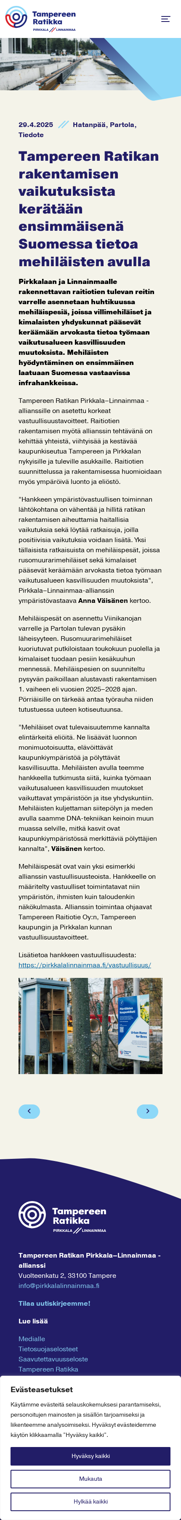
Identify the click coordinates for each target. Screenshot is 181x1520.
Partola (122, 125)
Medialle (32, 1339)
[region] (90, 1448)
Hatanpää (89, 125)
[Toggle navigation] (166, 19)
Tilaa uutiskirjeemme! (54, 1303)
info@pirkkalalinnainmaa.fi (59, 1286)
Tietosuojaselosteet (48, 1349)
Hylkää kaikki (91, 1502)
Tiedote (31, 135)
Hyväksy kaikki (91, 1456)
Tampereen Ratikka (48, 1369)
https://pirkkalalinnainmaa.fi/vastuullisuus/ (85, 965)
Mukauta (90, 1479)
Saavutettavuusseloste (53, 1359)
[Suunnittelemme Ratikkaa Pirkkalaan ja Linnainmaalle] (40, 19)
